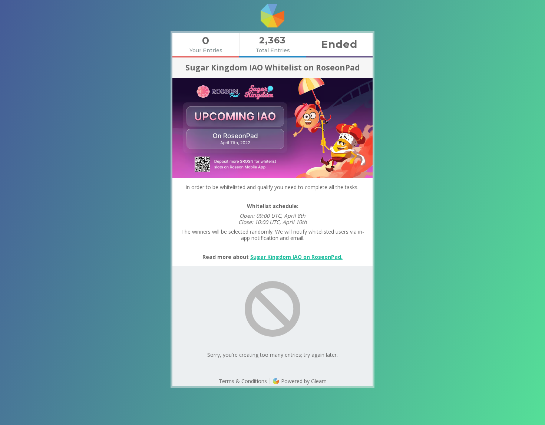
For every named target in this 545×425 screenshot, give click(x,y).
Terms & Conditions (243, 381)
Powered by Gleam (303, 381)
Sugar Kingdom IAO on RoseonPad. (296, 256)
